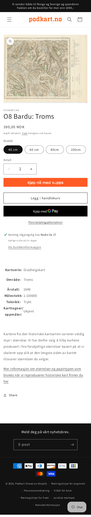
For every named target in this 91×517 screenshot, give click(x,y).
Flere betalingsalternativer (45, 222)
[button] (9, 19)
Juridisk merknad (64, 497)
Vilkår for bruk (63, 490)
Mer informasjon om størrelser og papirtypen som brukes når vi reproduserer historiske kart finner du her (43, 374)
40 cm (13, 149)
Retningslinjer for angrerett (68, 483)
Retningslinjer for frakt (35, 497)
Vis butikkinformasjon (24, 247)
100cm (76, 149)
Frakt (25, 133)
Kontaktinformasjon (47, 505)
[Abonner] (72, 444)
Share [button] (13, 395)
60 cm (34, 149)
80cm (55, 149)
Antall (7, 160)
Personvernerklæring (36, 490)
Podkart (20, 483)
